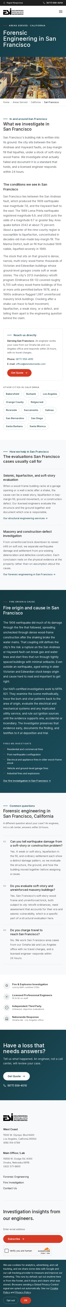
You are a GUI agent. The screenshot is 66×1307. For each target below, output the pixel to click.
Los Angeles (50, 393)
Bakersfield (12, 393)
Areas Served (20, 102)
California (36, 102)
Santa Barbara (14, 426)
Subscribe (14, 1238)
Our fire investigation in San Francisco (27, 780)
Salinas (49, 410)
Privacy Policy (23, 1292)
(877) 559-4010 (24, 359)
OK (25, 1300)
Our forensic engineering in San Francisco (29, 574)
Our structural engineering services (25, 518)
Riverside (11, 410)
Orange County (15, 402)
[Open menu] (61, 11)
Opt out (11, 1300)
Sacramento (31, 410)
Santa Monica (38, 426)
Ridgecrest (37, 402)
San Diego (37, 418)
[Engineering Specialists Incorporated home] (13, 11)
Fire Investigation (13, 1182)
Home (6, 102)
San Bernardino (15, 418)
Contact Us (10, 1188)
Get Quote (17, 372)
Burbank (31, 393)
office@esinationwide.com (30, 363)
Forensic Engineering (16, 1176)
